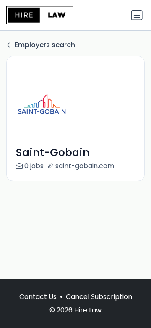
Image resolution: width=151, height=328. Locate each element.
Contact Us (38, 297)
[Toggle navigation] (137, 15)
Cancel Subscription (99, 297)
